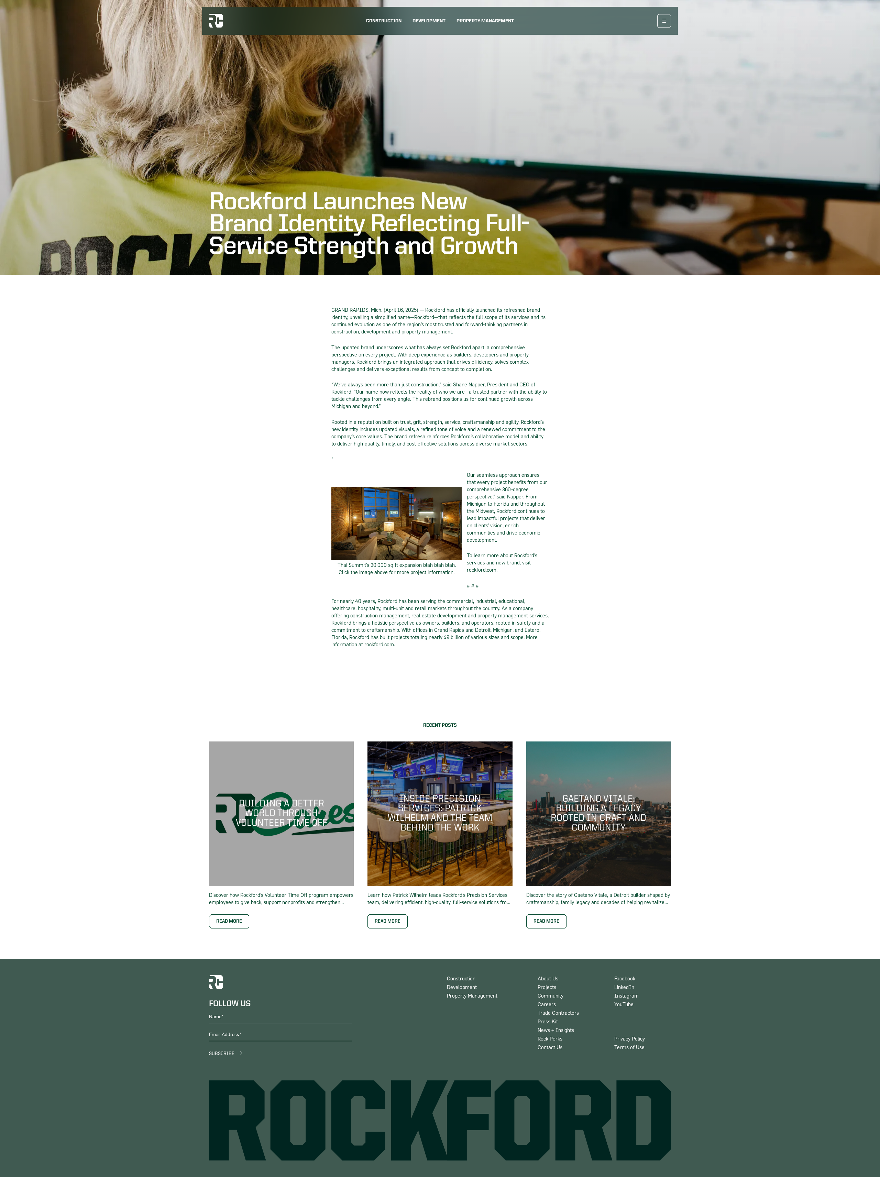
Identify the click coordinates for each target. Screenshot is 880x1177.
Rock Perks (550, 1039)
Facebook (624, 978)
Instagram (626, 996)
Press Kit (548, 1021)
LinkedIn (624, 987)
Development (429, 21)
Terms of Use (629, 1047)
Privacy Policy (629, 1039)
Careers (547, 1004)
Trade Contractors (558, 1013)
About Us (548, 978)
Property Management (485, 21)
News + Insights (556, 1030)
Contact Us (550, 1047)
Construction (384, 21)
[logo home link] (216, 21)
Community (550, 996)
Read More (229, 921)
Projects (547, 987)
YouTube (624, 1004)
